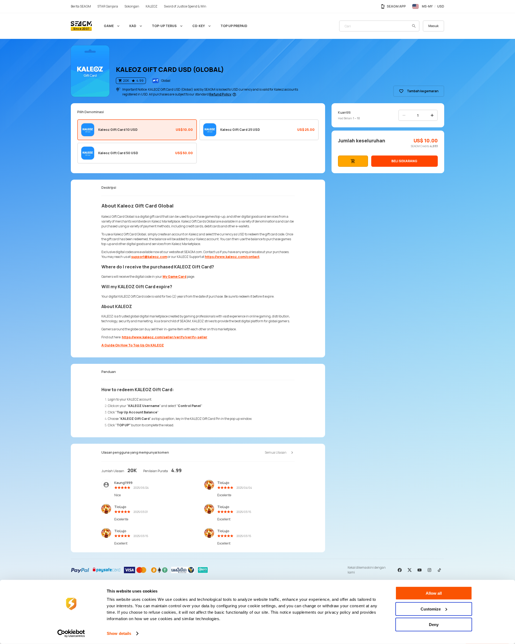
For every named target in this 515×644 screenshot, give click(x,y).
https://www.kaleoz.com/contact (232, 256)
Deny (434, 624)
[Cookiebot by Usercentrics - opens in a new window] (71, 634)
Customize (431, 608)
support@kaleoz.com (149, 256)
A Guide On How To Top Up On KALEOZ (132, 345)
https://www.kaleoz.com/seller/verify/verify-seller (164, 337)
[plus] (432, 115)
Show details (119, 633)
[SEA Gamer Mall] (81, 26)
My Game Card (174, 276)
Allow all (434, 593)
